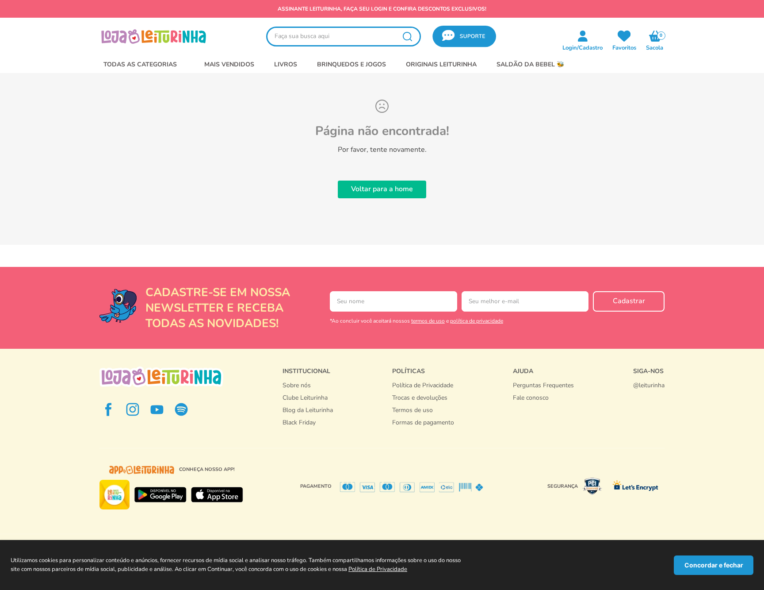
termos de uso (428, 320)
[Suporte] (543, 406)
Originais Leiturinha (441, 64)
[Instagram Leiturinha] (132, 409)
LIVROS (285, 64)
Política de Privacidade (377, 569)
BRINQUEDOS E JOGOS (351, 64)
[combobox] (343, 36)
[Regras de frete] (423, 432)
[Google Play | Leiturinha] (160, 495)
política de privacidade (476, 320)
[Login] (624, 36)
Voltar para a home (382, 189)
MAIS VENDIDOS (229, 64)
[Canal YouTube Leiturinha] (157, 409)
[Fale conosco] (649, 394)
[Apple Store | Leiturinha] (217, 495)
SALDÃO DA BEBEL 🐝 (530, 64)
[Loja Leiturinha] (161, 376)
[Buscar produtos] (407, 36)
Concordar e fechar (713, 565)
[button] (464, 36)
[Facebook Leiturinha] (108, 409)
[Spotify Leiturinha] (181, 409)
